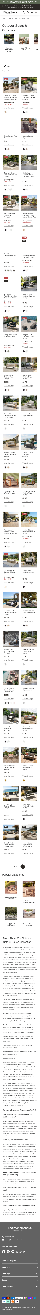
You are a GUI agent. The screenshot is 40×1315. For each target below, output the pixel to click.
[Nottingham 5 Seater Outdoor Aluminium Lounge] (29, 162)
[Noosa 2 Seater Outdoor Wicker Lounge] (29, 755)
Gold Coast (12, 967)
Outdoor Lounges (13, 18)
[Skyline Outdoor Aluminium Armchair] (29, 442)
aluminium (31, 999)
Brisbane (27, 964)
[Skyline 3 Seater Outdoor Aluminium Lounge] (11, 600)
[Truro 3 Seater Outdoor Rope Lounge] (11, 364)
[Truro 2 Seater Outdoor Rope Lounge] (29, 364)
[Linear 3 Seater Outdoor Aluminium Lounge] (29, 283)
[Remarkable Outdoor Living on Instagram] (8, 1252)
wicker (5, 1002)
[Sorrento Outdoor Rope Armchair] (29, 403)
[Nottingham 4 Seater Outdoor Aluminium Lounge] (11, 519)
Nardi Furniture (20, 1103)
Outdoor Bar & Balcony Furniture (12, 1095)
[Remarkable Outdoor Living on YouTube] (12, 1252)
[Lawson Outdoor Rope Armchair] (29, 125)
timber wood (10, 1002)
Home (4, 18)
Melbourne (22, 964)
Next (23, 866)
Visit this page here (19, 962)
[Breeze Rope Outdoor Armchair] (29, 559)
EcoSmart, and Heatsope (16, 1105)
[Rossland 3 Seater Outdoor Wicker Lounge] (29, 716)
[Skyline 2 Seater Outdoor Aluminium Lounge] (11, 442)
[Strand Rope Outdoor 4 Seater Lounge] (11, 793)
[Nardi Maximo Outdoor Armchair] (11, 243)
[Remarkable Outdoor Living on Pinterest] (17, 1252)
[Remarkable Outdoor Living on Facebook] (3, 1252)
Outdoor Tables (18, 1093)
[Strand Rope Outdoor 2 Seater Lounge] (29, 793)
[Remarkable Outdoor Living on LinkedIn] (24, 1252)
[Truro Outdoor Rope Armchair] (11, 125)
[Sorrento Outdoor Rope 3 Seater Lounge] (29, 639)
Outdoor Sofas (25, 18)
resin (18, 1002)
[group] (5, 112)
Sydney (16, 964)
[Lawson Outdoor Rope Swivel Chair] (29, 600)
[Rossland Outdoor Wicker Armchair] (11, 480)
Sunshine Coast (7, 1074)
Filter (8, 66)
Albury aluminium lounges (26, 988)
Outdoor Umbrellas (15, 1098)
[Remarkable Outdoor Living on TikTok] (20, 1252)
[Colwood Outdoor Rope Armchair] (29, 677)
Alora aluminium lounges (10, 993)
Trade (15, 6)
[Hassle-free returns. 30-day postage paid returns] (20, 8)
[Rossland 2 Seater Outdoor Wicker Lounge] (29, 480)
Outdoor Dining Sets (28, 1093)
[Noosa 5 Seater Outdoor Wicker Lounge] (11, 755)
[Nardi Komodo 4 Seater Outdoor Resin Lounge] (11, 677)
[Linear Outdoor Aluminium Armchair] (11, 716)
